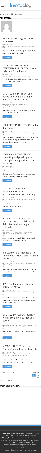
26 (38, 378)
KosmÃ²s (14, 76)
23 (29, 373)
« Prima (3, 373)
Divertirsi (18, 133)
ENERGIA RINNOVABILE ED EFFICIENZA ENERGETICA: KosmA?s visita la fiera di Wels (20, 68)
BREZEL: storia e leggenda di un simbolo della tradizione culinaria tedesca (20, 255)
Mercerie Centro (9, 355)
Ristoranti (28, 46)
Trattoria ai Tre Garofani (19, 233)
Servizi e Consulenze (30, 168)
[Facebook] (19, 447)
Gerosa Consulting (9, 199)
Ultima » (11, 381)
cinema (6, 133)
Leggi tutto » (7, 57)
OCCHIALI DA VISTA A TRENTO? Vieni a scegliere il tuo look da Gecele (19, 317)
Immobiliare (19, 199)
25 (38, 375)
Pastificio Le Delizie (19, 46)
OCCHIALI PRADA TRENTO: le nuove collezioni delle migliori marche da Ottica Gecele (18, 96)
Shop (33, 46)
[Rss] (17, 447)
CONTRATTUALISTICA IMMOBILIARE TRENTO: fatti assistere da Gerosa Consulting (19, 191)
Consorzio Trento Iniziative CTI (13, 232)
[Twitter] (21, 447)
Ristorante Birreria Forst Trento (27, 263)
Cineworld (12, 133)
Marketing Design (9, 168)
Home (4, 14)
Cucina (6, 263)
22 (25, 373)
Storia (14, 265)
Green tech (7, 76)
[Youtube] (24, 447)
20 (17, 373)
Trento (13, 106)
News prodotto (8, 46)
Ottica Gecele (18, 327)
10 (13, 373)
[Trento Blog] (20, 5)
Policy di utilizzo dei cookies (28, 445)
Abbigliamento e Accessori (12, 104)
